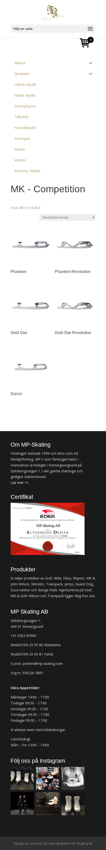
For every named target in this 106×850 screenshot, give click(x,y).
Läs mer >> (20, 482)
